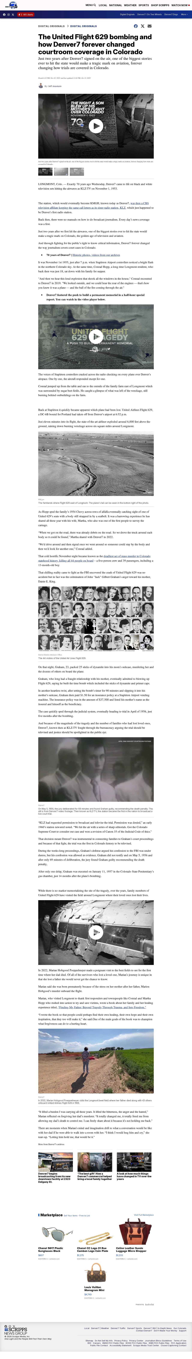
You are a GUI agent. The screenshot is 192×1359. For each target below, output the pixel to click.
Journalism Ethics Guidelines (158, 1340)
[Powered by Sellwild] (149, 1304)
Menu (89, 5)
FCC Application (178, 1343)
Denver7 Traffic (118, 1328)
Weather (130, 5)
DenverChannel (14, 14)
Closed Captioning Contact (173, 1345)
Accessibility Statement (120, 1345)
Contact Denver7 (144, 1330)
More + (184, 14)
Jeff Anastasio (55, 86)
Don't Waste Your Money (165, 1330)
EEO (89, 1343)
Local (103, 5)
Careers (97, 1343)
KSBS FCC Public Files (159, 1343)
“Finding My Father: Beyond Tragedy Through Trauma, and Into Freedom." (102, 1007)
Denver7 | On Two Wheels (149, 14)
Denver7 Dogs (171, 14)
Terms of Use (180, 1340)
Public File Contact (99, 1345)
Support (182, 1330)
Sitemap (89, 1340)
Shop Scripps (160, 5)
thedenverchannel (9, 14)
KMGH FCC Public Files (113, 1343)
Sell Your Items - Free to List (77, 1216)
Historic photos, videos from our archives (96, 255)
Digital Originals (127, 14)
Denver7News (5, 14)
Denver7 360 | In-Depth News (158, 1328)
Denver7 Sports (134, 1328)
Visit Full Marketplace (144, 1215)
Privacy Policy (121, 1340)
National (115, 5)
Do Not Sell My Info (104, 1340)
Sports (144, 5)
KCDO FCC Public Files (136, 1343)
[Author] (41, 87)
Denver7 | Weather (100, 1328)
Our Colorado (180, 1328)
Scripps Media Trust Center (146, 1345)
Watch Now (179, 5)
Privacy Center (136, 1340)
